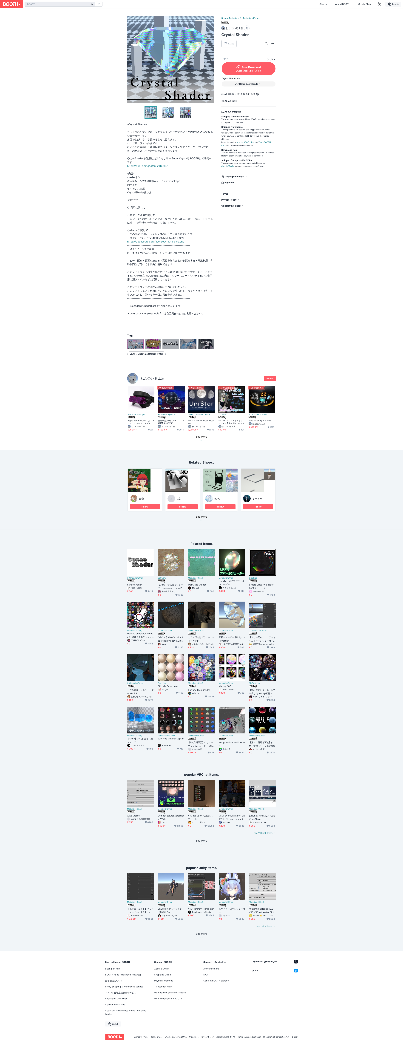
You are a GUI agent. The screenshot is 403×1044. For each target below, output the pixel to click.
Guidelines (194, 1037)
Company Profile (141, 1037)
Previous (129, 59)
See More (201, 516)
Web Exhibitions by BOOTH (168, 998)
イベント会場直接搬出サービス (120, 992)
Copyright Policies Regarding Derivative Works (125, 1012)
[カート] (247, 28)
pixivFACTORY (227, 166)
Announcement (211, 968)
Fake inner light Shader (260, 420)
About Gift (230, 101)
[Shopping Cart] (380, 4)
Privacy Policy (228, 199)
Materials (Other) (252, 18)
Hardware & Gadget (136, 414)
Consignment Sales (115, 1004)
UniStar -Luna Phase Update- (201, 421)
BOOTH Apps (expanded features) (123, 974)
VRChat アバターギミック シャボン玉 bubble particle (231, 421)
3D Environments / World (199, 414)
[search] (92, 4)
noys (217, 498)
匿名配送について (114, 980)
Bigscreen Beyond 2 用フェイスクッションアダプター (141, 421)
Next (211, 59)
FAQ (205, 974)
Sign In (323, 4)
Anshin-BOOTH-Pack (246, 142)
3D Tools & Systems (167, 414)
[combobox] (60, 4)
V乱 (179, 498)
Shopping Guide (162, 974)
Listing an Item (112, 968)
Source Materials (229, 18)
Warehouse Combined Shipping (170, 992)
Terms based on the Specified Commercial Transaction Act (263, 1037)
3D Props (222, 414)
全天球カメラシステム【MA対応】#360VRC (171, 421)
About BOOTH (342, 4)
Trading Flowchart (234, 176)
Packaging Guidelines (116, 998)
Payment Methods (163, 980)
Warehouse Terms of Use (176, 1037)
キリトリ (257, 498)
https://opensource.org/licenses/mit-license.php (155, 241)
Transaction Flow (163, 986)
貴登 (141, 498)
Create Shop (365, 4)
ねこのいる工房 (152, 378)
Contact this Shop (231, 205)
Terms (224, 193)
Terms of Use (156, 1037)
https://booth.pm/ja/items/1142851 (147, 165)
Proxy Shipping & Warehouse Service (124, 986)
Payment (229, 182)
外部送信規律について (225, 1037)
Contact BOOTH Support (216, 980)
